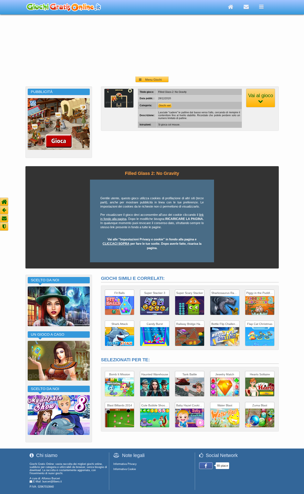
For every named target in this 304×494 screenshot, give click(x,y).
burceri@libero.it (52, 481)
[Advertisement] (152, 45)
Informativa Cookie (124, 469)
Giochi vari (165, 105)
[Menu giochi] (261, 7)
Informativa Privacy (125, 463)
